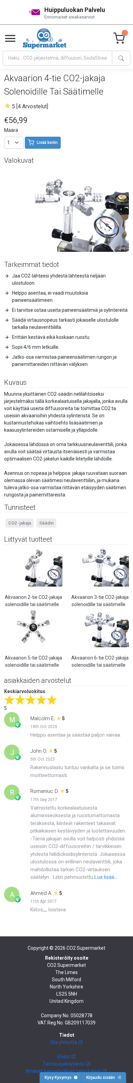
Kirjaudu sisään (101, 1077)
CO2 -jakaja (19, 523)
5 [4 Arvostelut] (30, 106)
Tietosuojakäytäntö (64, 1064)
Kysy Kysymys (59, 1077)
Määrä (11, 130)
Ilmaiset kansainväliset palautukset (64, 1071)
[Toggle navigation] (10, 39)
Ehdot (64, 1056)
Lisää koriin (47, 142)
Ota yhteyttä (64, 1042)
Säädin (46, 523)
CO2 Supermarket (85, 948)
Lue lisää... (105, 877)
